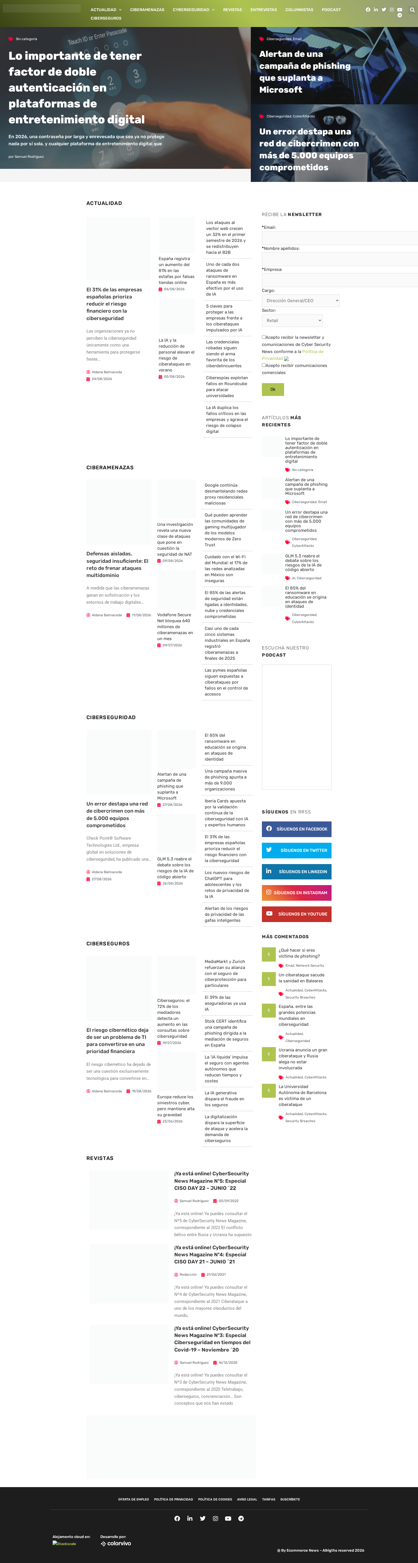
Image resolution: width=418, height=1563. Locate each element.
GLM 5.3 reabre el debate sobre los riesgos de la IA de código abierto (303, 562)
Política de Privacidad (173, 1499)
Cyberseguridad (191, 9)
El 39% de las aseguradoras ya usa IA (225, 1003)
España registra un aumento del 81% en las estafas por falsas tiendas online (176, 270)
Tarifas (268, 1499)
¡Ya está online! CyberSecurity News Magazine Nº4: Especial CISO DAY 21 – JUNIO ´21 (211, 1254)
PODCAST (331, 9)
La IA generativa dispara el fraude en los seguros (224, 1098)
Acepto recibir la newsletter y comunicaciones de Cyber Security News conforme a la (296, 348)
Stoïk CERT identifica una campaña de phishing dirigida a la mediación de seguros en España (227, 1033)
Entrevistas (264, 9)
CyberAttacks (304, 116)
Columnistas (299, 9)
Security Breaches (300, 997)
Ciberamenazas (147, 9)
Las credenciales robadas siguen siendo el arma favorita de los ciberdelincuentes (224, 353)
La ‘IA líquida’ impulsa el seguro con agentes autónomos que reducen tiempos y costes (227, 1069)
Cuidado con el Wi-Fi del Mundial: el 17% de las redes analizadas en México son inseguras (226, 568)
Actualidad (103, 9)
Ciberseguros (106, 18)
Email (297, 39)
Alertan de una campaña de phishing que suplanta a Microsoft (171, 786)
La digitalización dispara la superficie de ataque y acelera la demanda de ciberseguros (226, 1128)
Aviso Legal (247, 1499)
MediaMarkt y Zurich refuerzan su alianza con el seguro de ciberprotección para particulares (225, 973)
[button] (412, 10)
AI (293, 578)
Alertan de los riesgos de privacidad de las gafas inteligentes (226, 914)
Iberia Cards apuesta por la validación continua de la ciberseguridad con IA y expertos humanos (226, 812)
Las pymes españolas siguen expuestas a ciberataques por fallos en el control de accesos (226, 682)
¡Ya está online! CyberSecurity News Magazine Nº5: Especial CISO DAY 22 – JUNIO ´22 (211, 1180)
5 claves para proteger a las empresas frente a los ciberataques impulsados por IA (224, 318)
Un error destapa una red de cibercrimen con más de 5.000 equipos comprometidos (306, 521)
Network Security (310, 966)
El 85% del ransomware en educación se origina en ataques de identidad (225, 747)
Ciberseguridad (279, 39)
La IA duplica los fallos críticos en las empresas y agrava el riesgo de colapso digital (227, 419)
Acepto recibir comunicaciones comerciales (294, 369)
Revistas (232, 9)
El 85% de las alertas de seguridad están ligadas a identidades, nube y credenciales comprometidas (226, 604)
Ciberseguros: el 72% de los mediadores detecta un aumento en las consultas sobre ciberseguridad (173, 1018)
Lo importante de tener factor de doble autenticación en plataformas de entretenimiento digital (77, 87)
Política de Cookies (215, 1499)
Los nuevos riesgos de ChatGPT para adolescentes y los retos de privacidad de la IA (227, 884)
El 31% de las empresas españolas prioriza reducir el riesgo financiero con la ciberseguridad (114, 304)
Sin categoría (26, 39)
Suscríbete (290, 1499)
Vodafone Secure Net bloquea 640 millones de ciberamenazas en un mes (175, 626)
